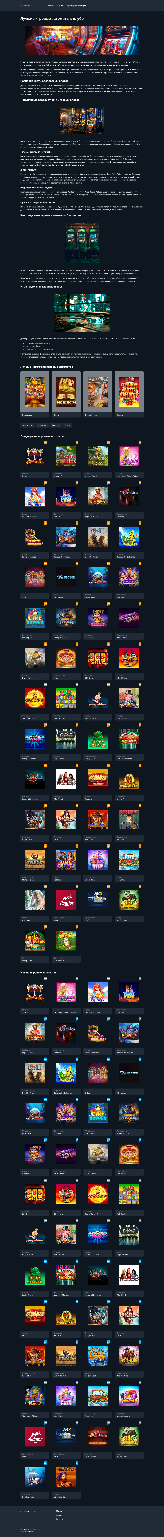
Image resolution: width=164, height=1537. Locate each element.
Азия (119, 918)
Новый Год (121, 877)
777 (23, 595)
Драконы (89, 675)
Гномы (88, 474)
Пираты (25, 554)
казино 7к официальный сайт (86, 69)
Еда (23, 958)
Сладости (58, 474)
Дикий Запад (91, 554)
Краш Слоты (59, 918)
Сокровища (27, 1494)
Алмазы (88, 716)
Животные (42, 425)
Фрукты (120, 554)
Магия (25, 474)
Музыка (57, 877)
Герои (67, 425)
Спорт (119, 675)
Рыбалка (89, 514)
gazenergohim (26, 5)
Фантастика (27, 425)
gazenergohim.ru (27, 1511)
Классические (123, 514)
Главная (50, 5)
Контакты (59, 1519)
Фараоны (56, 425)
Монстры (26, 797)
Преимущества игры (76, 5)
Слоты (60, 5)
